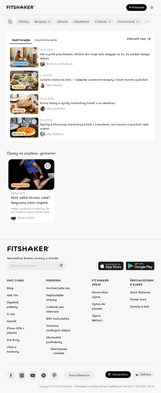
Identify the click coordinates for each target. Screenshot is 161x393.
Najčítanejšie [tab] (21, 40)
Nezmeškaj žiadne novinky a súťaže (32, 258)
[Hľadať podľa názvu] (10, 21)
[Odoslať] (61, 266)
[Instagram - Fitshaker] (22, 375)
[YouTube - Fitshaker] (33, 375)
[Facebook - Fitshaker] (11, 375)
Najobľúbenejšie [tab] (45, 40)
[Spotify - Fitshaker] (43, 375)
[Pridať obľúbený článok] (34, 51)
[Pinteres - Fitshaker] (54, 375)
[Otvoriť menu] (151, 7)
